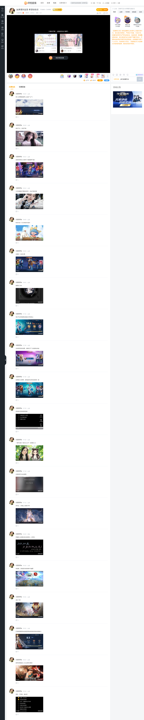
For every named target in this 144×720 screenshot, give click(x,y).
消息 (94, 3)
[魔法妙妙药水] (10, 76)
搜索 (86, 3)
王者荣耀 (48, 9)
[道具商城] (23, 76)
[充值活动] (62, 76)
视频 (54, 3)
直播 (48, 3)
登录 (114, 3)
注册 (119, 3)
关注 (100, 3)
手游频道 (42, 9)
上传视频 (107, 3)
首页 (42, 3)
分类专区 (62, 3)
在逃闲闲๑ (19, 13)
